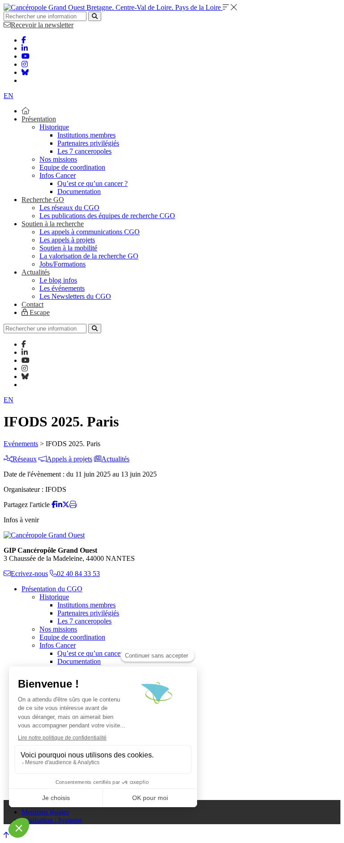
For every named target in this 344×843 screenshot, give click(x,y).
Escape (39, 312)
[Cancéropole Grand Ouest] (44, 535)
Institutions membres (86, 135)
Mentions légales (45, 812)
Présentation (39, 119)
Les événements (62, 288)
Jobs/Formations (62, 264)
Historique (54, 127)
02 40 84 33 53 (78, 573)
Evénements (21, 443)
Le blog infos (58, 280)
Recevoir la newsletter (42, 25)
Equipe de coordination (72, 167)
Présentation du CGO (52, 589)
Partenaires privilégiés (88, 143)
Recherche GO (43, 199)
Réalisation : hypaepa (52, 820)
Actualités (36, 272)
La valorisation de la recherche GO (88, 256)
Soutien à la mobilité (68, 248)
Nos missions (58, 159)
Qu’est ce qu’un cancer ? (92, 183)
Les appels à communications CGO (89, 232)
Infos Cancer (57, 175)
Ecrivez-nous (29, 573)
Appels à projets (69, 459)
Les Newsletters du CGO (75, 296)
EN (8, 95)
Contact (32, 304)
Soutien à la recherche (53, 224)
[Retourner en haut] (6, 835)
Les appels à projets (67, 240)
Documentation (79, 191)
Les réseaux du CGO (69, 207)
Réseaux (25, 459)
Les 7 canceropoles (84, 151)
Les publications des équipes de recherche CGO (107, 215)
